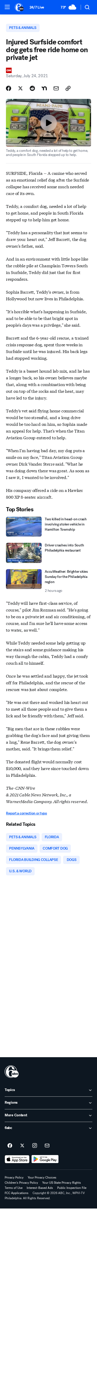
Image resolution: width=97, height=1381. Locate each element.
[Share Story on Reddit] (32, 88)
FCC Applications (16, 1193)
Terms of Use (14, 1187)
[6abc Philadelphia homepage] (19, 7)
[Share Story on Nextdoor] (44, 88)
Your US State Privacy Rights (61, 1182)
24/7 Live (36, 7)
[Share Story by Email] (56, 88)
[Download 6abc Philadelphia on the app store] (17, 1159)
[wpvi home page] (12, 1071)
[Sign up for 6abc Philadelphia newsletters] (47, 1146)
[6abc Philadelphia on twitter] (22, 1146)
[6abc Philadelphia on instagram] (34, 1146)
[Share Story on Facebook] (8, 88)
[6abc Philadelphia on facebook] (10, 1146)
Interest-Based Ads (40, 1187)
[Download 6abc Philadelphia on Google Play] (45, 1159)
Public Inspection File (71, 1187)
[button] (7, 7)
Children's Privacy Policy (21, 1182)
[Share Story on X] (20, 88)
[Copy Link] (68, 88)
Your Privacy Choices (42, 1177)
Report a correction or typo (26, 813)
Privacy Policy (14, 1177)
